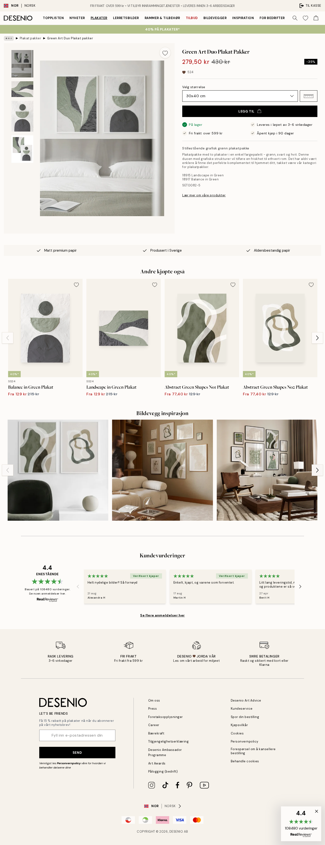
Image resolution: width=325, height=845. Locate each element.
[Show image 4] (22, 149)
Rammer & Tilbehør (162, 18)
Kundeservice (242, 709)
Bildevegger (215, 18)
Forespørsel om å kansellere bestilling (253, 751)
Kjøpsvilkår (239, 725)
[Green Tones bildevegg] (267, 470)
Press (152, 709)
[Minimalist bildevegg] (162, 470)
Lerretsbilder (126, 18)
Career (153, 725)
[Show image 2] (22, 89)
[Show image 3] (22, 116)
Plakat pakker (30, 38)
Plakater (99, 18)
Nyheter (77, 18)
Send (77, 752)
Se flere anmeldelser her (162, 615)
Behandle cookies (245, 761)
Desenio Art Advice (246, 700)
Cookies (237, 733)
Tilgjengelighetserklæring (168, 741)
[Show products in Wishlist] (305, 18)
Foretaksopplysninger (165, 717)
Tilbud (192, 18)
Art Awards (157, 763)
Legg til (246, 111)
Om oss (154, 700)
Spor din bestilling (245, 717)
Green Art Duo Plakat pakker (70, 38)
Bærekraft (156, 733)
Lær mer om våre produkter (204, 195)
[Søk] (295, 18)
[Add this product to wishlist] (165, 52)
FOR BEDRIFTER (272, 18)
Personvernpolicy (69, 763)
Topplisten (53, 18)
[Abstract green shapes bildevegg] (58, 470)
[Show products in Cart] (316, 18)
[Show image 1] (22, 63)
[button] (308, 96)
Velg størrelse (193, 87)
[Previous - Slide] (7, 338)
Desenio (176, 832)
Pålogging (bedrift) (163, 771)
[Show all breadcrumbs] (9, 38)
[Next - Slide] (317, 338)
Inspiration (243, 18)
